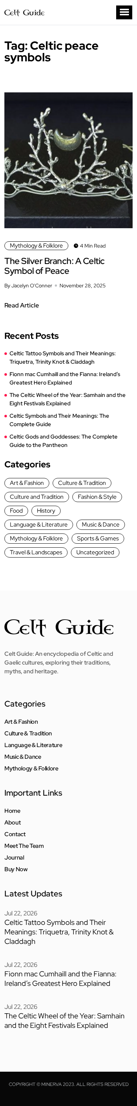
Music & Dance (100, 524)
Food (16, 510)
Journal (14, 858)
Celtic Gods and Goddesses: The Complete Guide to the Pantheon (63, 441)
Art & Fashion (27, 483)
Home (12, 811)
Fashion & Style (97, 497)
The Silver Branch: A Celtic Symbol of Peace (54, 265)
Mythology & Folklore (36, 245)
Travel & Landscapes (36, 552)
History (46, 510)
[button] (124, 12)
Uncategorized (95, 552)
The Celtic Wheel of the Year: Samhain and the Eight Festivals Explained (67, 399)
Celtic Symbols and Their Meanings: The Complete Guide (59, 420)
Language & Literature (39, 524)
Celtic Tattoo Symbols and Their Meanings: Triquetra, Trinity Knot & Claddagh (62, 358)
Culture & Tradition (82, 483)
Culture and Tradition (37, 497)
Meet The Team (24, 846)
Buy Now (16, 869)
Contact (15, 834)
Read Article (21, 305)
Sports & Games (98, 538)
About (12, 823)
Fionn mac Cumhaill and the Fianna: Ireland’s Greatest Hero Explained (64, 378)
